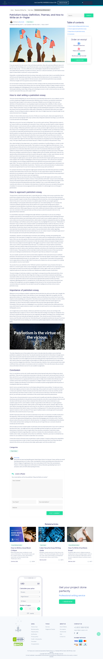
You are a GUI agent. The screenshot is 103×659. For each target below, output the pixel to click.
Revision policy (35, 629)
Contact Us (62, 636)
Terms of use (34, 626)
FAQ (61, 634)
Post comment (54, 513)
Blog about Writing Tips (20, 10)
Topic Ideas (30, 10)
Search (88, 15)
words (32, 613)
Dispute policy (34, 631)
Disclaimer (33, 641)
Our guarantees (35, 644)
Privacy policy (34, 636)
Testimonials (63, 631)
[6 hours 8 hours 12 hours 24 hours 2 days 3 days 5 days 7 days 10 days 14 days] (30, 601)
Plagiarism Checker (50, 629)
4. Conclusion (70, 34)
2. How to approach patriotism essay (76, 28)
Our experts (63, 629)
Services (47, 626)
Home (12, 10)
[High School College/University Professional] (30, 596)
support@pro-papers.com (81, 630)
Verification (34, 634)
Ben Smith (21, 22)
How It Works (63, 626)
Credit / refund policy (36, 639)
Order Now (63, 2)
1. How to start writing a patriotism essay (78, 26)
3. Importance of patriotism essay (76, 31)
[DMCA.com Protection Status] (19, 644)
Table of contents (75, 22)
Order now (79, 60)
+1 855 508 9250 (81, 627)
